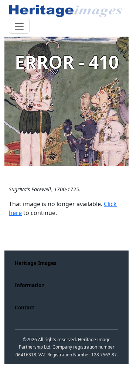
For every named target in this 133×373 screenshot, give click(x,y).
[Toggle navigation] (19, 26)
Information (30, 285)
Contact (24, 307)
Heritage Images (36, 262)
